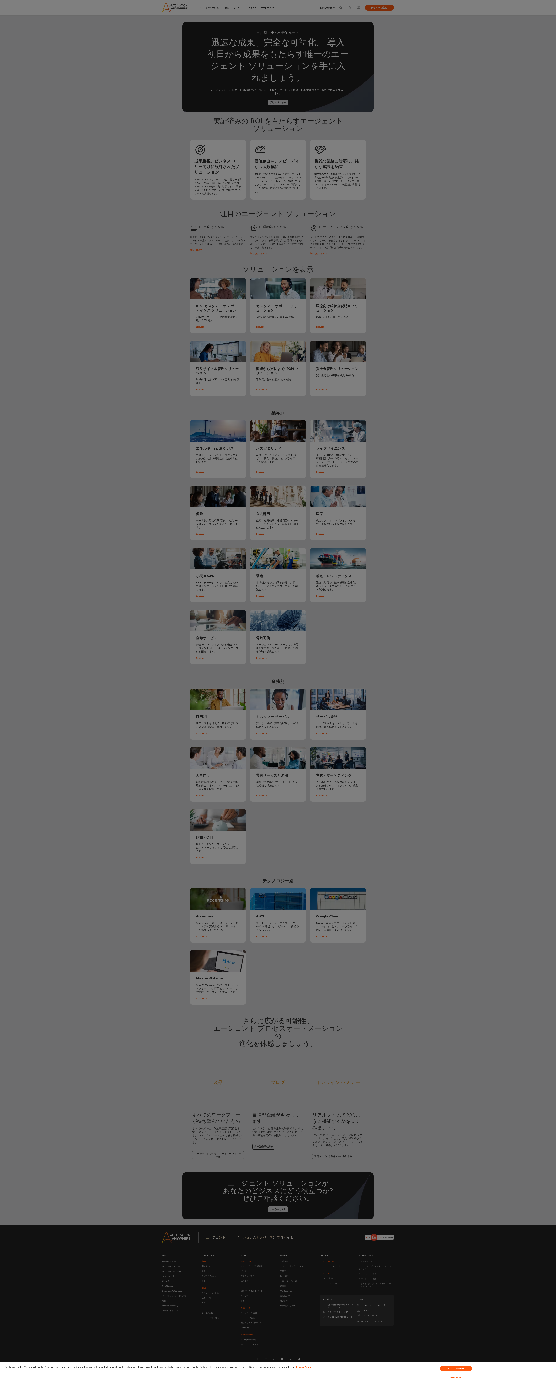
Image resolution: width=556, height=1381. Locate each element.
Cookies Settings (455, 1377)
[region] (278, 1371)
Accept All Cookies (456, 1368)
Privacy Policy (303, 1367)
